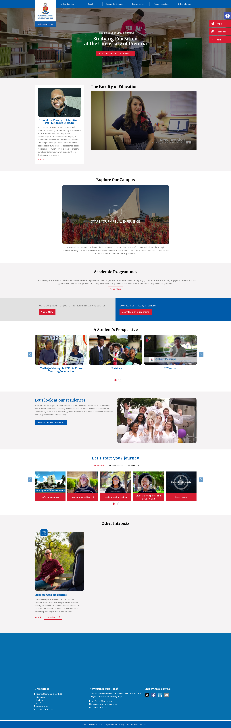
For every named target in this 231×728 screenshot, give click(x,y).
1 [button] (115, 380)
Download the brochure (135, 311)
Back (219, 39)
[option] (61, 356)
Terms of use (144, 724)
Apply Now (47, 311)
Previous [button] (30, 354)
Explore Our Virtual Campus (115, 53)
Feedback (221, 31)
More (40, 159)
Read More (115, 289)
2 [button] (119, 380)
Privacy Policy (124, 724)
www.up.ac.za (42, 706)
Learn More (52, 617)
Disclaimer (134, 724)
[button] (227, 15)
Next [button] (201, 354)
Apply (219, 23)
